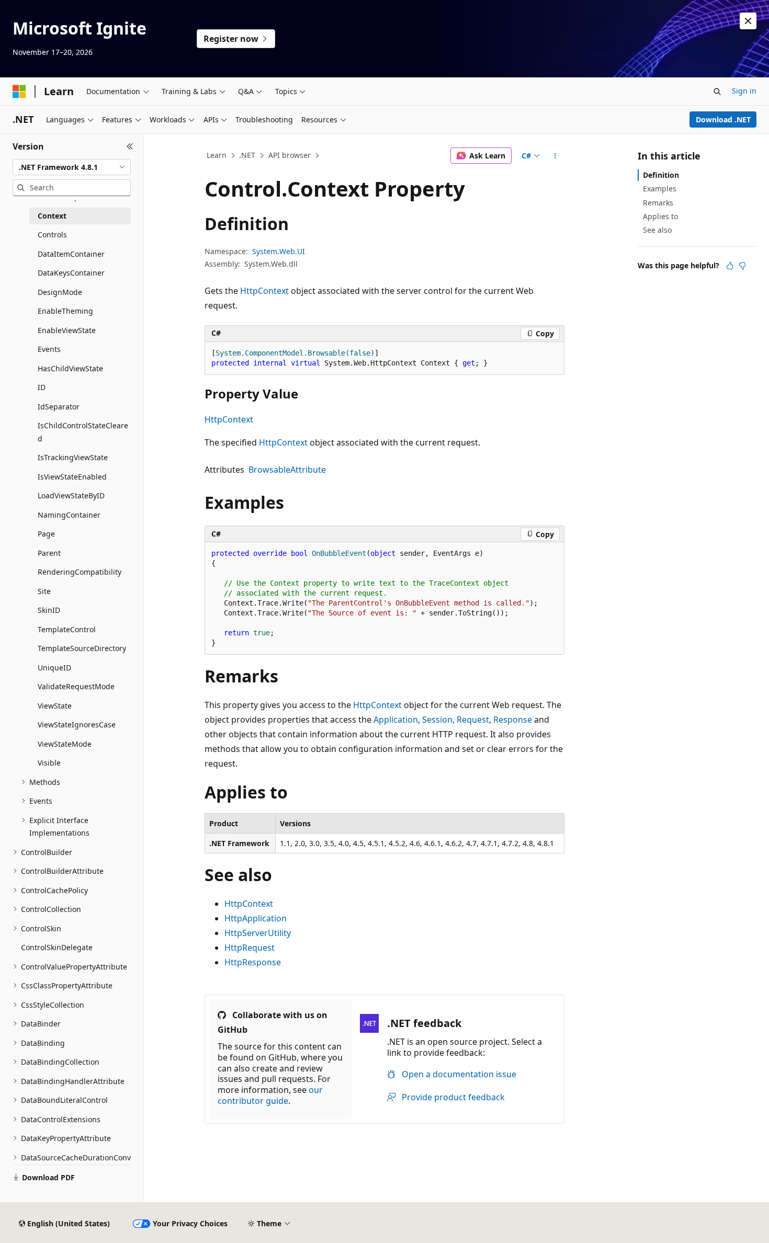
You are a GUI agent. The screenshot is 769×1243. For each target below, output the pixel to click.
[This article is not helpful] (742, 265)
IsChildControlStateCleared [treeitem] (83, 431)
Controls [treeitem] (52, 235)
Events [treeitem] (49, 349)
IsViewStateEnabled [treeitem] (72, 477)
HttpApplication (255, 918)
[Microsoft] (19, 91)
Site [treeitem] (44, 591)
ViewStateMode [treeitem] (65, 744)
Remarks (658, 203)
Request (473, 719)
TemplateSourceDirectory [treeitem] (82, 648)
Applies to (660, 216)
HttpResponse (252, 962)
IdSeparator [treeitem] (59, 407)
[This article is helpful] (729, 265)
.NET (247, 155)
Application (396, 719)
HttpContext (264, 291)
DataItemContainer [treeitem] (71, 254)
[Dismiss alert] (748, 21)
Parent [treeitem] (49, 553)
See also (657, 230)
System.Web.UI (278, 251)
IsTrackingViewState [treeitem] (73, 457)
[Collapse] (130, 146)
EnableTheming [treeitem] (65, 311)
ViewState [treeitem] (55, 706)
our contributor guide (270, 1095)
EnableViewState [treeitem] (67, 330)
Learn (217, 155)
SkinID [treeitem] (49, 610)
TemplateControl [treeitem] (67, 629)
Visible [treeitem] (49, 763)
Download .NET (723, 119)
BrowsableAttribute (287, 469)
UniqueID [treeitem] (54, 667)
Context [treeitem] (52, 216)
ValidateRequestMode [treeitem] (76, 686)
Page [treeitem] (46, 534)
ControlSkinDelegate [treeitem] (57, 947)
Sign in (744, 91)
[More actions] (555, 155)
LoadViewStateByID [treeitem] (71, 495)
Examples (659, 188)
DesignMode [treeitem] (60, 292)
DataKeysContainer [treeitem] (71, 273)
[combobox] (72, 167)
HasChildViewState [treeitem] (70, 368)
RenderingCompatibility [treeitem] (79, 572)
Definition (661, 175)
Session (437, 719)
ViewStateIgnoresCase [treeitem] (77, 724)
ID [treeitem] (42, 387)
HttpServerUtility (257, 933)
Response (512, 719)
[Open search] (717, 91)
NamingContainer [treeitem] (69, 515)
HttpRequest (249, 947)
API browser (289, 155)
